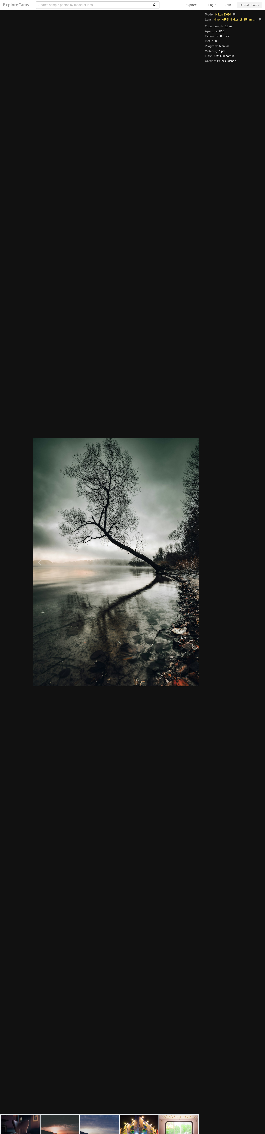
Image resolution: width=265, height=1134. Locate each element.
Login (212, 5)
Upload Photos (249, 5)
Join (228, 5)
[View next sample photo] (191, 562)
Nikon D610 (223, 14)
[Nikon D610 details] (233, 14)
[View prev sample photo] (40, 562)
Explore (192, 5)
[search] (154, 5)
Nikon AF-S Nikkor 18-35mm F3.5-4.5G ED (235, 19)
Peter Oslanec (226, 61)
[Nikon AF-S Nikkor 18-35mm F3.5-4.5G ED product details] (259, 19)
